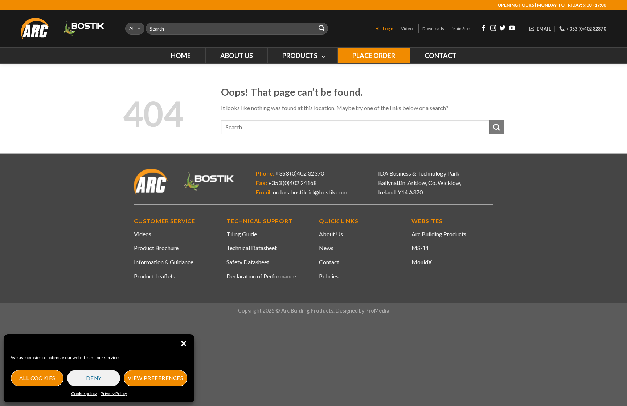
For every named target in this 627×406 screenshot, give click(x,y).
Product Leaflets (154, 276)
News (326, 247)
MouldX (421, 261)
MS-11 (420, 247)
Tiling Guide (241, 233)
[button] (183, 343)
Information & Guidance (163, 261)
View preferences (155, 378)
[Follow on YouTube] (512, 28)
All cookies (37, 378)
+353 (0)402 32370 (299, 173)
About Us (331, 233)
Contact (329, 261)
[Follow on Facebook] (484, 28)
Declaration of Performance (261, 276)
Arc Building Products (438, 233)
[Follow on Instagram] (493, 28)
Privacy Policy (114, 393)
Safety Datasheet (247, 261)
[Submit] (321, 29)
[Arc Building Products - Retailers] (67, 28)
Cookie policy (84, 393)
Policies (329, 276)
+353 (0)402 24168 (292, 182)
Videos (142, 233)
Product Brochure (156, 247)
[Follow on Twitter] (502, 28)
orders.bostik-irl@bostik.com (310, 192)
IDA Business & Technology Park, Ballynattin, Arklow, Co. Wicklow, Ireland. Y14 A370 (419, 182)
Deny (94, 378)
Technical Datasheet (251, 247)
